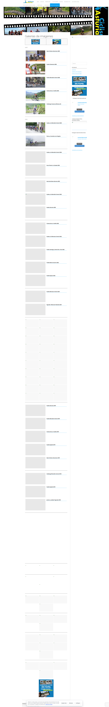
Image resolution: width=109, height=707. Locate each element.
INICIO (38, 1)
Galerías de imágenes (55, 5)
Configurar (78, 703)
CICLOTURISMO (55, 1)
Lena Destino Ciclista (75, 1)
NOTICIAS (42, 1)
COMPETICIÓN (47, 1)
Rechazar (71, 703)
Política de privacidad (76, 73)
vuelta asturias (46, 5)
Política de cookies (49, 704)
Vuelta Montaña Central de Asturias (29, 5)
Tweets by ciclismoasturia (78, 115)
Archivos (74, 69)
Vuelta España (39, 5)
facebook (24, 703)
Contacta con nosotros (77, 150)
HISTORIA (61, 1)
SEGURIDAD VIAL (67, 1)
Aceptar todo (64, 703)
